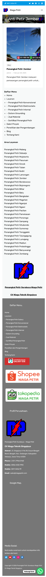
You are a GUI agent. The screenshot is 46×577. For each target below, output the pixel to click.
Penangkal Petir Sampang (16, 221)
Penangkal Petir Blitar (14, 189)
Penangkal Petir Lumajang (16, 239)
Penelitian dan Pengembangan (21, 127)
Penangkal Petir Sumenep (16, 228)
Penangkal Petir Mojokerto (16, 157)
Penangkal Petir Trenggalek (17, 232)
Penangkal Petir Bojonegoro (17, 185)
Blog (9, 65)
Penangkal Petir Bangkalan (16, 196)
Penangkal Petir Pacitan (15, 210)
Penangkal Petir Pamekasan (17, 214)
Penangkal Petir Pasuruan (16, 160)
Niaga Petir (15, 10)
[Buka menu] (42, 10)
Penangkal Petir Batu (14, 193)
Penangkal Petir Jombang (16, 254)
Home (9, 95)
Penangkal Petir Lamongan (16, 175)
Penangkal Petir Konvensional (22, 102)
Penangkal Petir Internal (19, 109)
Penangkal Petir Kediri (14, 171)
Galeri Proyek (13, 124)
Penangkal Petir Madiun (15, 243)
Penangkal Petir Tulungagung (17, 236)
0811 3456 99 (11, 3)
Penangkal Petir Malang (15, 149)
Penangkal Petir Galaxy (14, 320)
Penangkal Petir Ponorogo (16, 218)
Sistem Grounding (16, 113)
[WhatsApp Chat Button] (40, 571)
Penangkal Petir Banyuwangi (17, 250)
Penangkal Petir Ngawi (14, 207)
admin (9, 73)
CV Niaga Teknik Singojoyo (23, 295)
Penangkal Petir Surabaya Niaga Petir (23, 287)
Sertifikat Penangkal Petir (20, 120)
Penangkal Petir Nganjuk (15, 203)
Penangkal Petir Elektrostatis (21, 106)
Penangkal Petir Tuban (14, 167)
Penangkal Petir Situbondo (16, 225)
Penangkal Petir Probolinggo (17, 246)
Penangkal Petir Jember (19, 69)
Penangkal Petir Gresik (14, 164)
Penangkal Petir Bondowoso (17, 182)
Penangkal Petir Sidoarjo (15, 153)
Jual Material (14, 117)
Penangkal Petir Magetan (15, 200)
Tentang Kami (13, 135)
